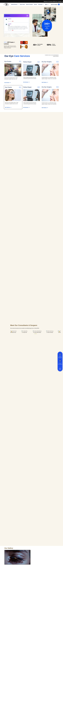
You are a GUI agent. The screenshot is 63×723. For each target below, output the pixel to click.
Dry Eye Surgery (47, 61)
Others (46, 4)
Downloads (40, 4)
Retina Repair (27, 62)
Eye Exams (7, 61)
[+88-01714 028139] (59, 4)
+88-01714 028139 (54, 4)
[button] (11, 332)
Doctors (35, 4)
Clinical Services (14, 4)
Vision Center (22, 4)
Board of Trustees (29, 4)
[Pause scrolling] (27, 16)
